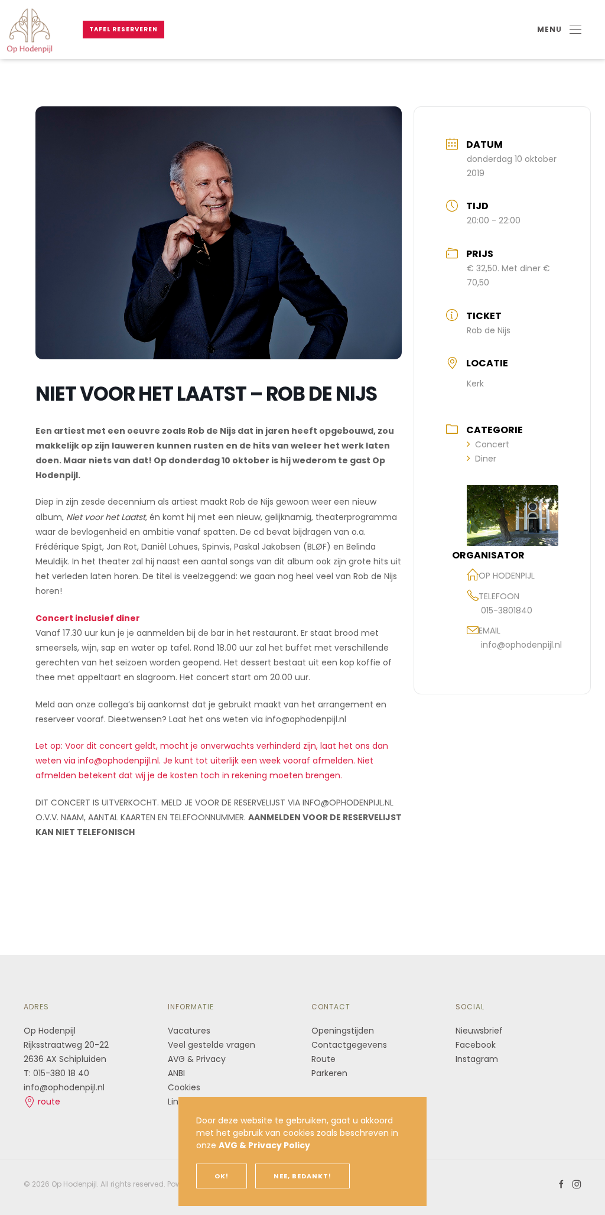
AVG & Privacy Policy (264, 1145)
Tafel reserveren (123, 29)
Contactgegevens (349, 1045)
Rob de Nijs (488, 330)
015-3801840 (506, 610)
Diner (485, 458)
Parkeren (329, 1073)
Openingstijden (342, 1031)
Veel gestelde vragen (211, 1045)
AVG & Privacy (197, 1059)
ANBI (176, 1073)
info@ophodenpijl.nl (521, 645)
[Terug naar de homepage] (29, 29)
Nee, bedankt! (302, 1176)
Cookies (184, 1087)
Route (324, 1059)
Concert (492, 444)
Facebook (476, 1045)
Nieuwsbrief (479, 1031)
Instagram (477, 1059)
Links (177, 1101)
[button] (559, 29)
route (47, 1101)
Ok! (221, 1176)
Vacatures (189, 1031)
